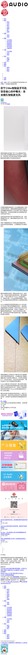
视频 (5, 64)
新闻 (5, 20)
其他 (8, 54)
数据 (8, 28)
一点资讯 (22, 568)
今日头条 (3, 568)
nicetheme (3, 578)
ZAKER (22, 570)
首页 (5, 18)
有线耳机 (9, 43)
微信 (8, 69)
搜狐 (13, 568)
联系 (5, 66)
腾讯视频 (17, 568)
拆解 (5, 38)
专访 (8, 23)
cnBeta (6, 573)
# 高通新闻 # (5, 644)
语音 (8, 53)
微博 (8, 67)
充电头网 (14, 573)
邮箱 (8, 70)
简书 (11, 570)
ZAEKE (3, 575)
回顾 (8, 59)
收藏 (5, 401)
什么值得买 (16, 570)
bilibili (7, 568)
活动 (5, 56)
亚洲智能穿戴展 (9, 575)
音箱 (8, 36)
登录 (5, 79)
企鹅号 (5, 570)
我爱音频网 (16, 576)
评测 (5, 33)
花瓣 (8, 570)
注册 (5, 77)
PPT (8, 61)
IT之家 (10, 573)
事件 (8, 25)
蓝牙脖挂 (9, 41)
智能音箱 (9, 45)
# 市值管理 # (11, 642)
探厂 (8, 30)
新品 (8, 22)
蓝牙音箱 (9, 46)
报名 (8, 58)
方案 (5, 49)
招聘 (8, 31)
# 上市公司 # (4, 642)
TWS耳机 (9, 40)
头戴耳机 (9, 48)
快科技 (2, 573)
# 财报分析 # (18, 642)
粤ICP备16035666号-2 (13, 581)
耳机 (8, 35)
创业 (8, 27)
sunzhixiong (4, 102)
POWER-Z (20, 573)
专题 (5, 62)
